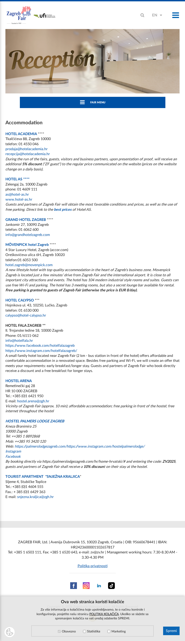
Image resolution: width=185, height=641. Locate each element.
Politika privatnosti (93, 566)
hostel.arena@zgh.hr (33, 401)
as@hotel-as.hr (17, 194)
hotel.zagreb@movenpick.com (29, 265)
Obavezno (69, 631)
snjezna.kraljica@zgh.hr (35, 497)
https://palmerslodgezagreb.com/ (41, 446)
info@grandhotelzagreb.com (27, 235)
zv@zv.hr (97, 552)
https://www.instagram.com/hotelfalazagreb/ (41, 351)
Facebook (13, 456)
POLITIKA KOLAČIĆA (104, 614)
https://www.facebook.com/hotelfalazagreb (40, 345)
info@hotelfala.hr (19, 340)
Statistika (93, 631)
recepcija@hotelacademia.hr (27, 154)
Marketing (118, 631)
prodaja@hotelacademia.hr (26, 149)
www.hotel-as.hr (18, 199)
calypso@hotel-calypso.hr (25, 315)
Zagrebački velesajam (18, 15)
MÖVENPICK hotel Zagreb (27, 245)
